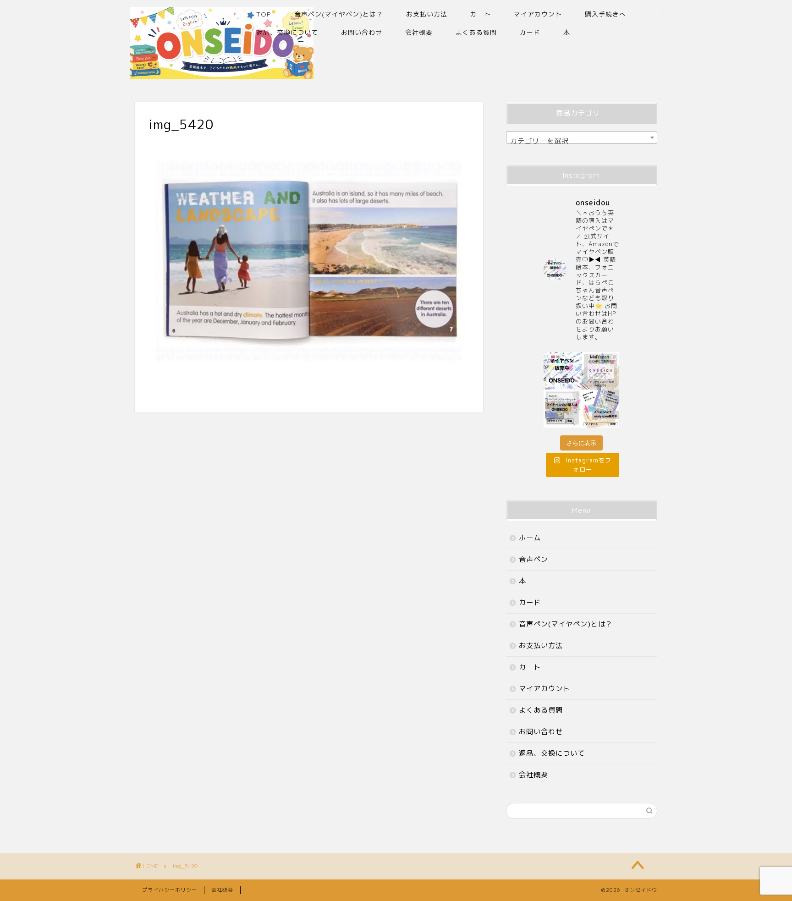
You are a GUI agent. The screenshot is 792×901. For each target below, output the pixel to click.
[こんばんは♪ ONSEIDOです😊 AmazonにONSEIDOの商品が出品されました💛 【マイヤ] (601, 409)
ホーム (530, 538)
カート (480, 14)
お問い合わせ (361, 32)
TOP (263, 14)
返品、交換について (287, 32)
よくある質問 (476, 32)
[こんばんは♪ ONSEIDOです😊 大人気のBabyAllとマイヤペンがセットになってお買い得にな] (563, 409)
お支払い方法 (426, 14)
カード (530, 32)
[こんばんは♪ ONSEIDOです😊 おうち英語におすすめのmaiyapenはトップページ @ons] (601, 371)
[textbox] (581, 141)
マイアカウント (538, 14)
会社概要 (419, 32)
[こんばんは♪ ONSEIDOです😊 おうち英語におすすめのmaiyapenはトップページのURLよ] (563, 371)
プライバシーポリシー (169, 890)
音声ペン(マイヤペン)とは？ (338, 14)
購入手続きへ (605, 14)
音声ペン (533, 559)
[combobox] (581, 137)
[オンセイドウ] (222, 75)
